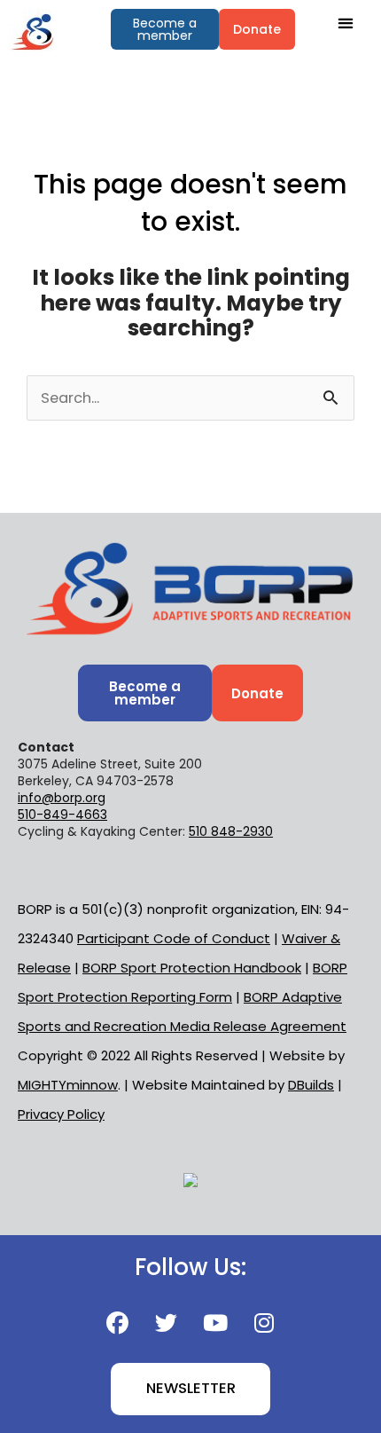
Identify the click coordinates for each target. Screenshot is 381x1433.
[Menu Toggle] (346, 22)
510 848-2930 (231, 831)
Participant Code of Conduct (173, 938)
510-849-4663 (62, 814)
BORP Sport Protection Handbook (191, 967)
